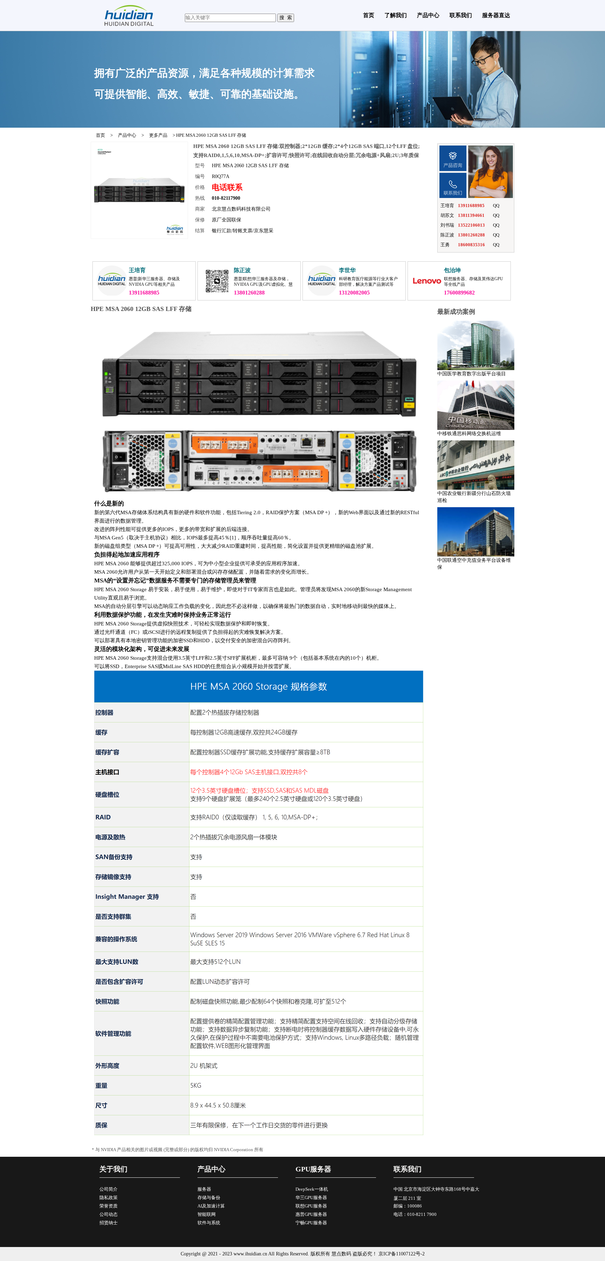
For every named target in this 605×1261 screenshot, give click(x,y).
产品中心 (428, 15)
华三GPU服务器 (311, 1197)
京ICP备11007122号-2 (401, 1253)
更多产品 (158, 135)
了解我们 (395, 15)
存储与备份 (208, 1197)
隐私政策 (108, 1197)
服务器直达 (496, 15)
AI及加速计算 (211, 1206)
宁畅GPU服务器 (311, 1222)
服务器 (204, 1189)
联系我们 (461, 15)
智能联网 (206, 1214)
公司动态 (108, 1214)
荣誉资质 (108, 1206)
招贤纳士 (108, 1222)
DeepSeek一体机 (311, 1189)
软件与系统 (208, 1222)
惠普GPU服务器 (311, 1214)
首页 (368, 15)
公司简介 (108, 1189)
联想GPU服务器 (311, 1206)
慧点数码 (341, 1253)
